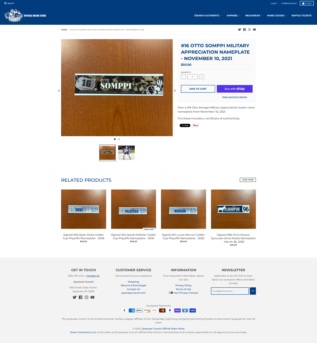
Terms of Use (183, 289)
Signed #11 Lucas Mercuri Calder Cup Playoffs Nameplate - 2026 (183, 236)
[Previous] (59, 90)
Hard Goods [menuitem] (275, 15)
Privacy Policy (183, 285)
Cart (308, 3)
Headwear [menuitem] (252, 15)
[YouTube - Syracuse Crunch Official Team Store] (254, 29)
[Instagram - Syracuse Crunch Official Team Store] (249, 29)
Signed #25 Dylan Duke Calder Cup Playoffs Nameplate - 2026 (83, 236)
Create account (289, 3)
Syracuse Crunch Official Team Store (163, 328)
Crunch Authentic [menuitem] (206, 15)
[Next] (175, 90)
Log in (274, 3)
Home (64, 30)
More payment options (234, 97)
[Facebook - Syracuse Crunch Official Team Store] (244, 29)
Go (252, 291)
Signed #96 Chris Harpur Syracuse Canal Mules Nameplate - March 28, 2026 (233, 238)
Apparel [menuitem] (232, 15)
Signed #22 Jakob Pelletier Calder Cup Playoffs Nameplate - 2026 (133, 236)
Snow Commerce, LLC (83, 332)
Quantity (186, 72)
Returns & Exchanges (133, 285)
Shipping (133, 281)
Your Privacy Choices (185, 292)
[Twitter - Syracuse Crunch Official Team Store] (239, 29)
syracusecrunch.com (133, 292)
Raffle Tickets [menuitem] (302, 15)
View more (248, 180)
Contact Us (92, 275)
